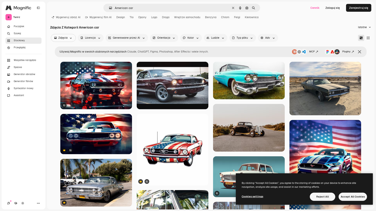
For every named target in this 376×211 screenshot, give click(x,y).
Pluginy (346, 51)
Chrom (225, 17)
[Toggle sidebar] (38, 8)
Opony (142, 17)
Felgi (237, 17)
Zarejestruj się (358, 8)
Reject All (322, 196)
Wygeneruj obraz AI (68, 17)
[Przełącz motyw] (23, 203)
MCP (312, 51)
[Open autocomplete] (109, 7)
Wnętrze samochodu (187, 17)
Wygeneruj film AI (100, 17)
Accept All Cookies (353, 196)
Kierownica (251, 17)
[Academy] (16, 203)
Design (120, 17)
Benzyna (210, 17)
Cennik (315, 8)
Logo (154, 17)
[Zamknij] (359, 51)
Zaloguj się (332, 8)
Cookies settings (252, 196)
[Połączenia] (8, 203)
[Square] (368, 38)
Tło (132, 17)
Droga (165, 17)
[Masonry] (361, 38)
